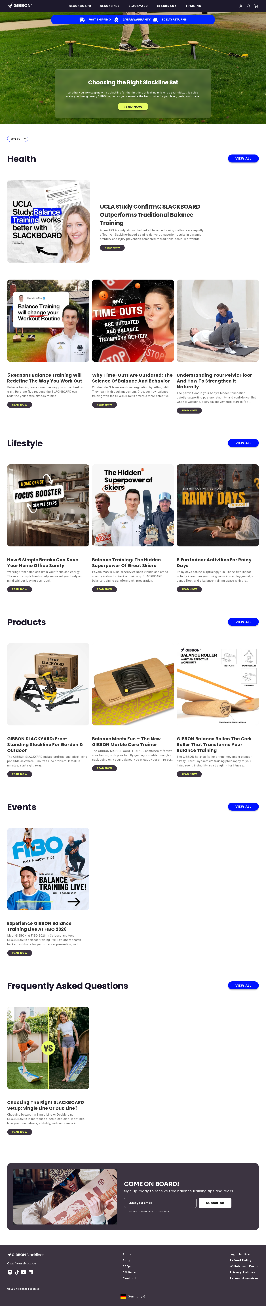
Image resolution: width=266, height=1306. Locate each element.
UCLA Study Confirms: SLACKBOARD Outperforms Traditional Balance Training (150, 214)
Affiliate (129, 1272)
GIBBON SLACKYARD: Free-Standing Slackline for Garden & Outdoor (45, 744)
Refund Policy (241, 1260)
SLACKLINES (109, 6)
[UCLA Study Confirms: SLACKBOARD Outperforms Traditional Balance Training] (48, 226)
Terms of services (244, 1278)
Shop (127, 1254)
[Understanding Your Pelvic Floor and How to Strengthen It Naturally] (218, 321)
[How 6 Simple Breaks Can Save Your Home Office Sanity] (48, 505)
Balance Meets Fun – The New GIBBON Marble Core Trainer (126, 742)
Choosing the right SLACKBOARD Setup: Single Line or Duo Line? (45, 1105)
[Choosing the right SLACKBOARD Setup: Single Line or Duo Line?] (48, 1048)
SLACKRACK (166, 6)
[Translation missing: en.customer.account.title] (241, 6)
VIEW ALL (243, 158)
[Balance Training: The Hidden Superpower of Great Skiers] (133, 505)
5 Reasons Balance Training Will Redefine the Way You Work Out (44, 378)
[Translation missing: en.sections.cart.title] (256, 6)
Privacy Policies (242, 1272)
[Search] (248, 6)
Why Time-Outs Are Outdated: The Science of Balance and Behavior (132, 378)
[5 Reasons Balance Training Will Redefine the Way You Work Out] (48, 321)
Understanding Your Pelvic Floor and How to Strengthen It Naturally (214, 381)
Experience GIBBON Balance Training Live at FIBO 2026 (39, 926)
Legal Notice (240, 1254)
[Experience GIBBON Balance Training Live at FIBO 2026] (48, 869)
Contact (129, 1278)
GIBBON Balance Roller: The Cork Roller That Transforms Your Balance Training (214, 744)
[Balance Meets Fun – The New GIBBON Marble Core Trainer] (133, 684)
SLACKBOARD (80, 6)
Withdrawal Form (243, 1266)
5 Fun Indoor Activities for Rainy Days (214, 563)
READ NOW (132, 106)
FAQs (127, 1266)
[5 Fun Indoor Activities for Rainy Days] (218, 505)
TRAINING (193, 6)
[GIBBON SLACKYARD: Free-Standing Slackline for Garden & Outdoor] (48, 684)
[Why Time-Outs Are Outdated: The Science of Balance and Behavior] (133, 321)
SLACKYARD (138, 6)
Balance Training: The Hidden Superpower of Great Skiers (126, 563)
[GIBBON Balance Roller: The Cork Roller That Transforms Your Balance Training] (218, 684)
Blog (126, 1260)
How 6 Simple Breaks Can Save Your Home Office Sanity (42, 563)
